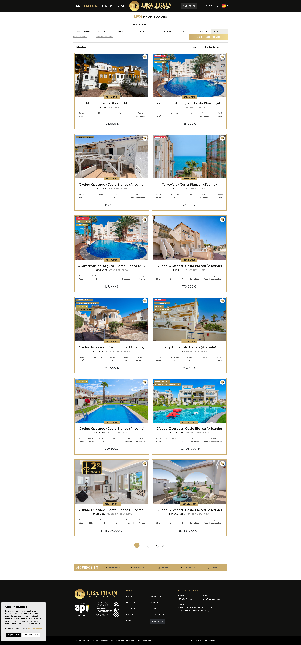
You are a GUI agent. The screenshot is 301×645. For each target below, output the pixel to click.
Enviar (150, 57)
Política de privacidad (137, 48)
